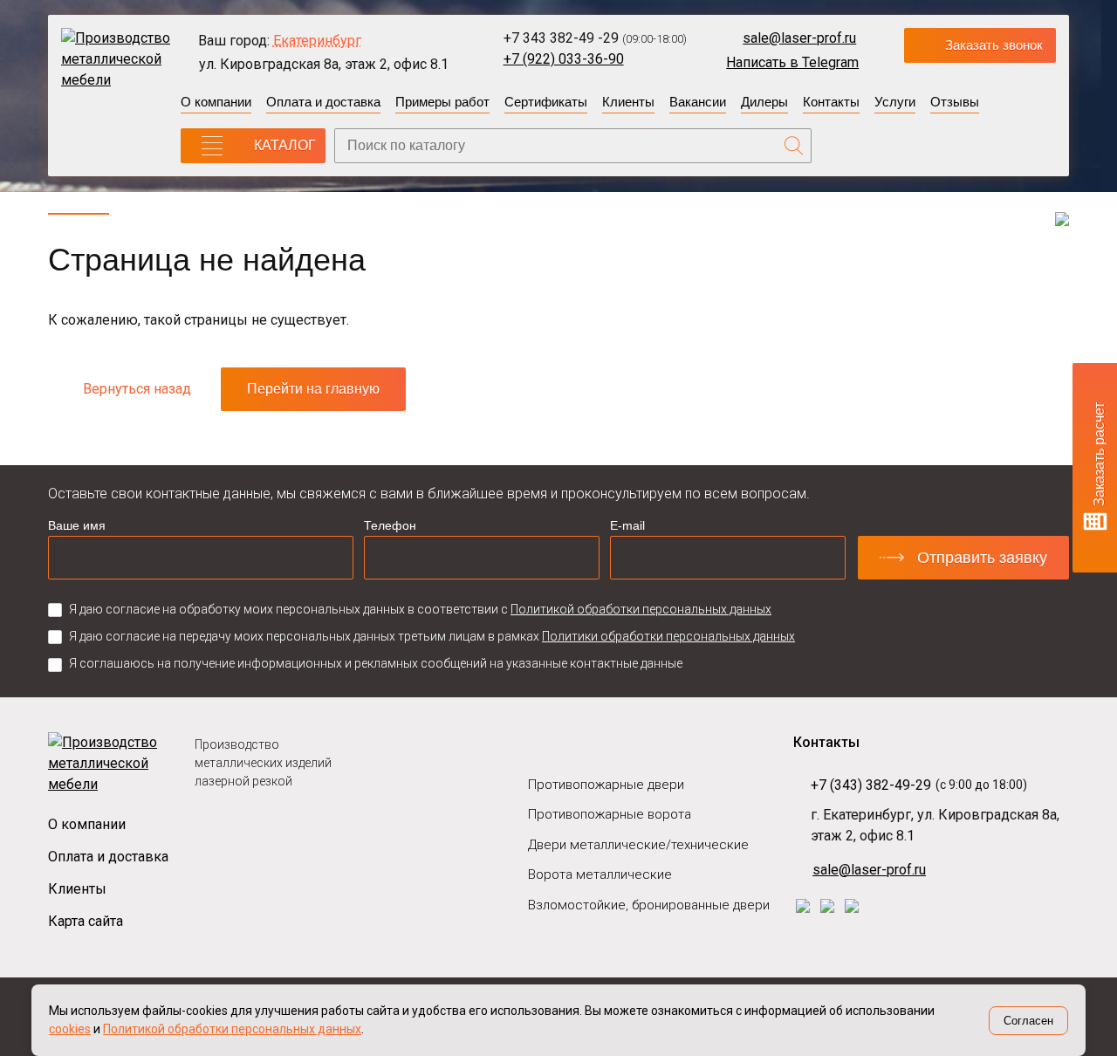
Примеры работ (442, 101)
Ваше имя (77, 525)
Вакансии (697, 101)
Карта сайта (85, 921)
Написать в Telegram (792, 62)
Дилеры (764, 101)
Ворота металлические (600, 874)
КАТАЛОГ (285, 145)
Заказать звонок (994, 45)
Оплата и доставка (323, 101)
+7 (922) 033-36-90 (564, 59)
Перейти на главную (313, 388)
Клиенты (628, 101)
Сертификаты (545, 101)
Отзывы (954, 101)
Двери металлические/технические (638, 845)
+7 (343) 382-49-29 (871, 785)
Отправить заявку (982, 557)
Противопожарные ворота (609, 814)
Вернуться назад (137, 389)
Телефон (390, 525)
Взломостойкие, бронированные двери (649, 905)
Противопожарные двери (606, 784)
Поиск (794, 145)
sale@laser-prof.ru (799, 38)
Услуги (894, 101)
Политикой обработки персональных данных (641, 609)
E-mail (627, 525)
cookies (70, 1029)
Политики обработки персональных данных (668, 636)
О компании (216, 101)
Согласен (1028, 1020)
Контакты (831, 101)
